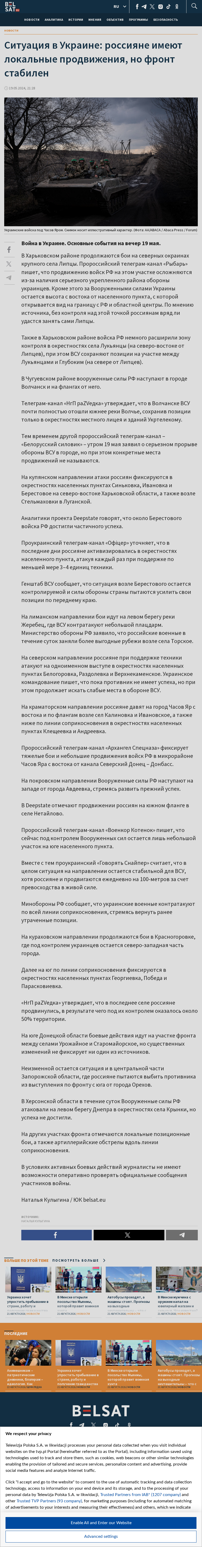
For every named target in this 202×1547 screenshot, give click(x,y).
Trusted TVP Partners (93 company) (49, 1501)
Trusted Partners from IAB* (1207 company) (140, 1495)
